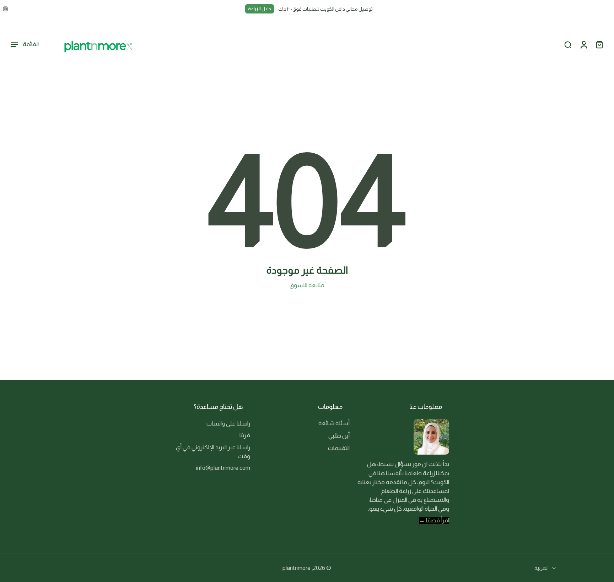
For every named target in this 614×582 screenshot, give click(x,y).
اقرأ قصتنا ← (434, 520)
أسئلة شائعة (334, 423)
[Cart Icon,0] (599, 44)
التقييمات (339, 448)
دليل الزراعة (259, 8)
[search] (568, 45)
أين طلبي (339, 435)
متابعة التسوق (307, 285)
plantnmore (296, 568)
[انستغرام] (5, 9)
